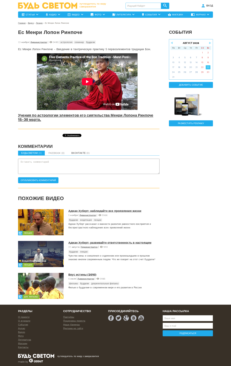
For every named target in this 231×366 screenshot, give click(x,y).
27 (190, 72)
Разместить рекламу (191, 123)
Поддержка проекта (74, 320)
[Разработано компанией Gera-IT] (36, 361)
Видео (31, 23)
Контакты (23, 347)
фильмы (73, 283)
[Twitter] (118, 318)
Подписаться (187, 333)
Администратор (39, 42)
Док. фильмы (31, 297)
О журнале (24, 320)
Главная (22, 23)
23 (208, 67)
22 (202, 67)
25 (179, 72)
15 (202, 62)
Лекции (39, 23)
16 (208, 62)
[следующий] (210, 43)
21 (196, 67)
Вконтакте (80, 153)
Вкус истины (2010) (82, 274)
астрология (66, 42)
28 (196, 72)
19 (185, 67)
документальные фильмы (104, 283)
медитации (86, 220)
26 (185, 72)
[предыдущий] (172, 43)
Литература (24, 339)
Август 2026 (191, 43)
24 (173, 72)
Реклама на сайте (73, 328)
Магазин (22, 343)
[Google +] (126, 318)
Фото (21, 336)
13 (191, 62)
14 (196, 62)
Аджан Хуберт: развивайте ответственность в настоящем (109, 242)
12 (185, 62)
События (23, 324)
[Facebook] (111, 318)
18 (179, 67)
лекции (97, 220)
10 (173, 62)
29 (202, 72)
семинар (79, 42)
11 (179, 62)
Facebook (56, 153)
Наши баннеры (71, 324)
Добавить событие (191, 85)
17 (173, 67)
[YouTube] (141, 318)
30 (208, 72)
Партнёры (68, 317)
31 (173, 77)
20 (190, 67)
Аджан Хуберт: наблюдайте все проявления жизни (104, 210)
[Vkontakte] (133, 318)
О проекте (24, 317)
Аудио (21, 328)
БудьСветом (31, 153)
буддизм (90, 42)
